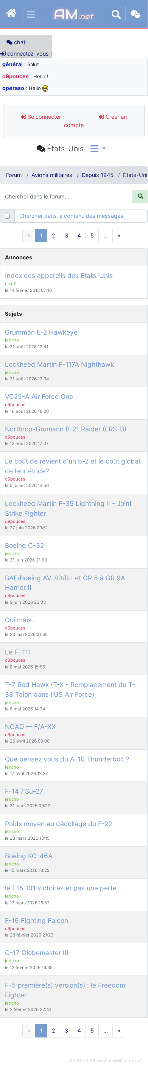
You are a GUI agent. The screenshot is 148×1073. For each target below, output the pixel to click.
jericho (12, 340)
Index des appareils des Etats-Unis (59, 275)
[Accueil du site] (11, 14)
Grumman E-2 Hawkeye (41, 332)
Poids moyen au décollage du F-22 (58, 824)
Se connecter (43, 116)
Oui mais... (21, 620)
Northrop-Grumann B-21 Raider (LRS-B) (65, 429)
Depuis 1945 (98, 175)
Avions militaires (51, 175)
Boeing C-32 (24, 545)
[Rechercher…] (116, 14)
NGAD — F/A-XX (30, 726)
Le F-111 (17, 652)
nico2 (10, 283)
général (12, 64)
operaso (13, 88)
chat (18, 42)
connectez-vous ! (29, 53)
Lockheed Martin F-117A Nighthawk (59, 364)
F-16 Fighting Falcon (36, 920)
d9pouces (15, 76)
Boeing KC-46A (29, 856)
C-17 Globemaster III (37, 953)
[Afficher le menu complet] (31, 14)
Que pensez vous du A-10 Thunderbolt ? (67, 759)
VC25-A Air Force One (39, 396)
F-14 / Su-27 (24, 791)
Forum (14, 175)
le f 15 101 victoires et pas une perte (61, 888)
